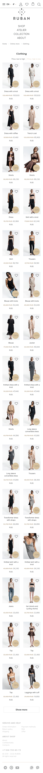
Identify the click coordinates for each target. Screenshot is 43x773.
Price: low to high (18, 59)
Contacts (5, 745)
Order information (9, 727)
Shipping (5, 731)
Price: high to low (34, 59)
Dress (11, 217)
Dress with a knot (11, 91)
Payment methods (29, 727)
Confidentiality (8, 743)
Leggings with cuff (32, 692)
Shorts (11, 175)
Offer (24, 731)
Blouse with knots (11, 301)
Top (11, 651)
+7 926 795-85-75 (11, 750)
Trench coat (32, 133)
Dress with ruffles (11, 133)
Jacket (32, 343)
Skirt (11, 259)
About (4, 740)
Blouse (11, 343)
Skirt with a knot (32, 217)
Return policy (7, 729)
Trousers (32, 259)
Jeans (11, 606)
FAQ (23, 729)
